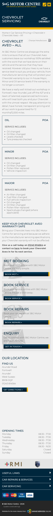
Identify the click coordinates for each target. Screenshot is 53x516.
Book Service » (13, 298)
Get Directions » (13, 389)
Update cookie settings (11, 506)
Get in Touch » (13, 346)
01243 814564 (35, 245)
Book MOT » (11, 274)
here (17, 248)
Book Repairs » (13, 322)
